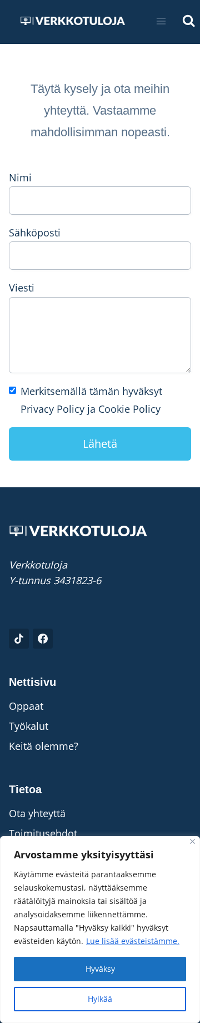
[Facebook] (43, 639)
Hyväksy (100, 968)
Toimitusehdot (43, 833)
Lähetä (100, 443)
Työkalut (28, 726)
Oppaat (26, 706)
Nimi (20, 177)
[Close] (192, 841)
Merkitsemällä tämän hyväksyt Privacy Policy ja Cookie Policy (91, 400)
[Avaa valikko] (161, 20)
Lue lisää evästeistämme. (132, 941)
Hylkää (100, 999)
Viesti (21, 287)
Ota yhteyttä (37, 813)
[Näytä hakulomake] (188, 20)
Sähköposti (35, 232)
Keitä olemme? (43, 746)
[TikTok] (19, 639)
